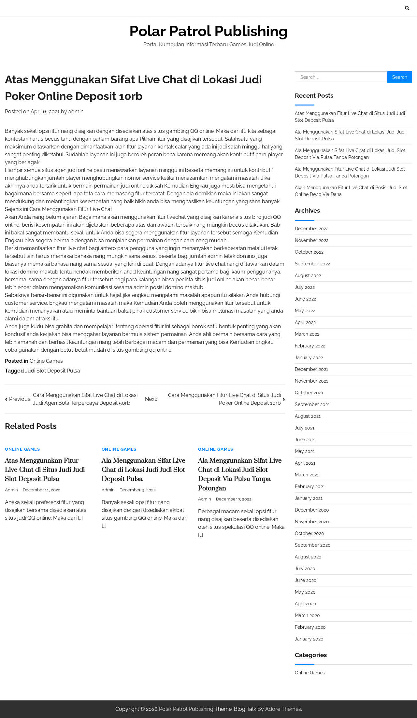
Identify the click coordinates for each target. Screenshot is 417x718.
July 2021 (304, 427)
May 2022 (305, 310)
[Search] (407, 8)
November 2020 (312, 521)
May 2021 (305, 451)
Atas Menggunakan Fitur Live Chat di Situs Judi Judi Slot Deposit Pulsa (45, 470)
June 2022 (305, 299)
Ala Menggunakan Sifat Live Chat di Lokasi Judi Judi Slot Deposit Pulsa (143, 470)
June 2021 (305, 439)
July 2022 (305, 287)
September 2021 (312, 404)
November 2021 (311, 381)
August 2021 (308, 416)
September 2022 (312, 263)
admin (75, 111)
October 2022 (309, 252)
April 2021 (305, 463)
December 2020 (312, 510)
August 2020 (308, 556)
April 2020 (305, 603)
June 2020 (306, 580)
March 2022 (307, 334)
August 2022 (308, 275)
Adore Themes (283, 709)
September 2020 (313, 545)
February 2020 (310, 627)
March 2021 (307, 474)
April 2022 (305, 322)
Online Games (46, 361)
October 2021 (309, 392)
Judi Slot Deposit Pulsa (52, 371)
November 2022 (311, 240)
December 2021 (311, 369)
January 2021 (309, 498)
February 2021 (310, 486)
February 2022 (310, 345)
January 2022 (309, 357)
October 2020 (309, 533)
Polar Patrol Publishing (208, 31)
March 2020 (307, 615)
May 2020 (305, 592)
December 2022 (311, 228)
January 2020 (309, 638)
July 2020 (305, 568)
